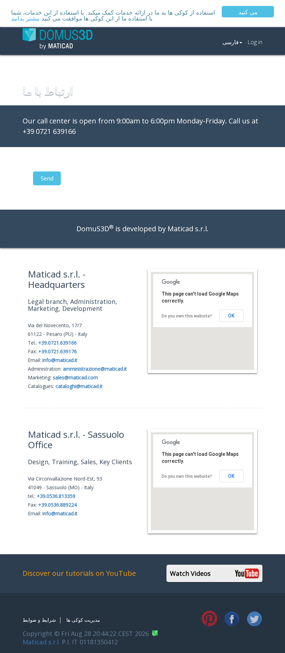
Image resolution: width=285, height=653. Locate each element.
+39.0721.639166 (57, 342)
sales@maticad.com (75, 377)
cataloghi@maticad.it (79, 386)
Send (47, 178)
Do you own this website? (187, 316)
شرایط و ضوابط (39, 619)
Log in (254, 42)
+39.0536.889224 (57, 504)
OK (231, 316)
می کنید (248, 11)
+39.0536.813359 (56, 496)
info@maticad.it (60, 360)
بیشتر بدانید (25, 18)
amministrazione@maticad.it (95, 368)
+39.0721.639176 (57, 351)
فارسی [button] (230, 42)
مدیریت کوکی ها (83, 619)
